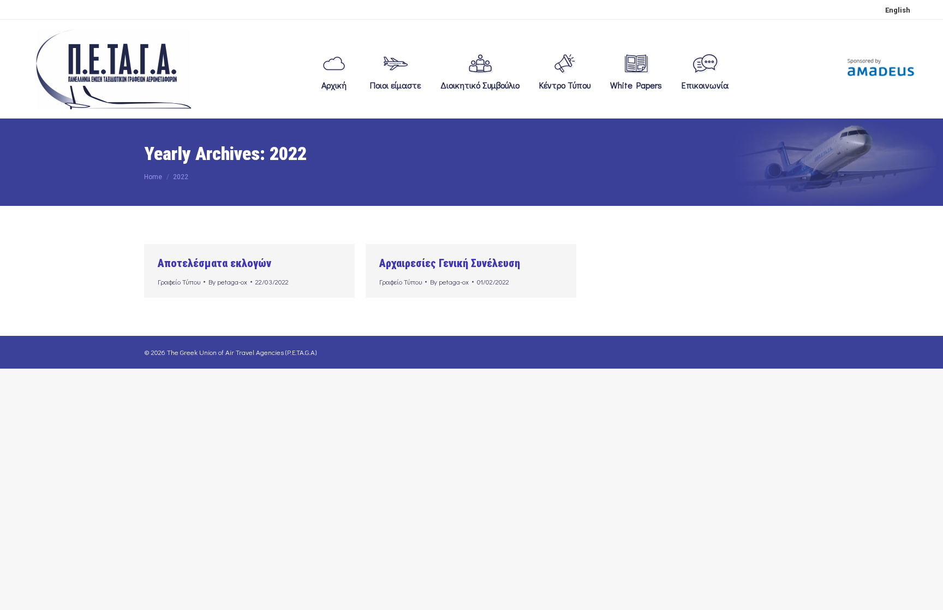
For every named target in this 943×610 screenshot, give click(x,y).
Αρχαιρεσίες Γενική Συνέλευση (449, 263)
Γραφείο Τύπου (179, 281)
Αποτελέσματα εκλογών (214, 263)
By (227, 281)
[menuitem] (898, 9)
